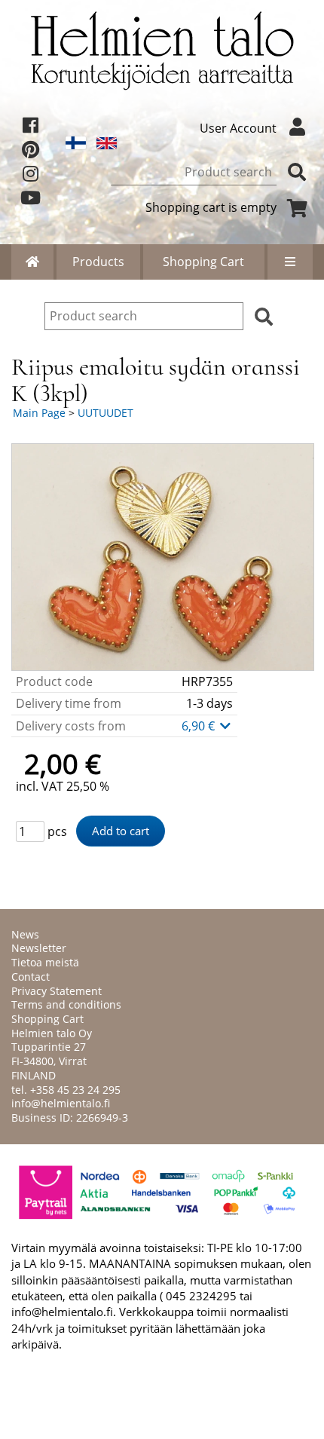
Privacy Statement (56, 991)
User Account (238, 128)
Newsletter (38, 948)
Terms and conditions (66, 1004)
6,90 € (200, 726)
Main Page (39, 413)
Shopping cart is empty (211, 207)
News (25, 934)
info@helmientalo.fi (60, 1103)
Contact (30, 976)
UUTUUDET (105, 413)
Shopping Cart (203, 261)
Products (98, 261)
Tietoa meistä (45, 962)
